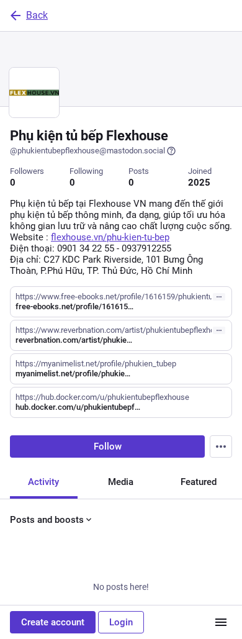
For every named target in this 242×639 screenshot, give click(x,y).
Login (121, 622)
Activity (43, 481)
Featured (199, 481)
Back (37, 15)
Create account (52, 622)
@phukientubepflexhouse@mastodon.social (87, 150)
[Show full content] (219, 297)
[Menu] (221, 446)
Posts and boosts (47, 519)
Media (120, 481)
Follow (108, 446)
